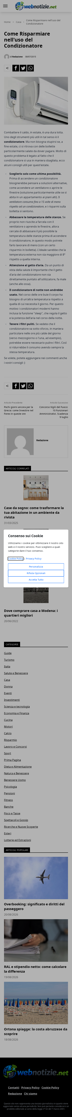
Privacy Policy (33, 558)
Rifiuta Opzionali (36, 573)
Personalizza (36, 566)
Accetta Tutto (36, 579)
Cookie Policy (15, 558)
